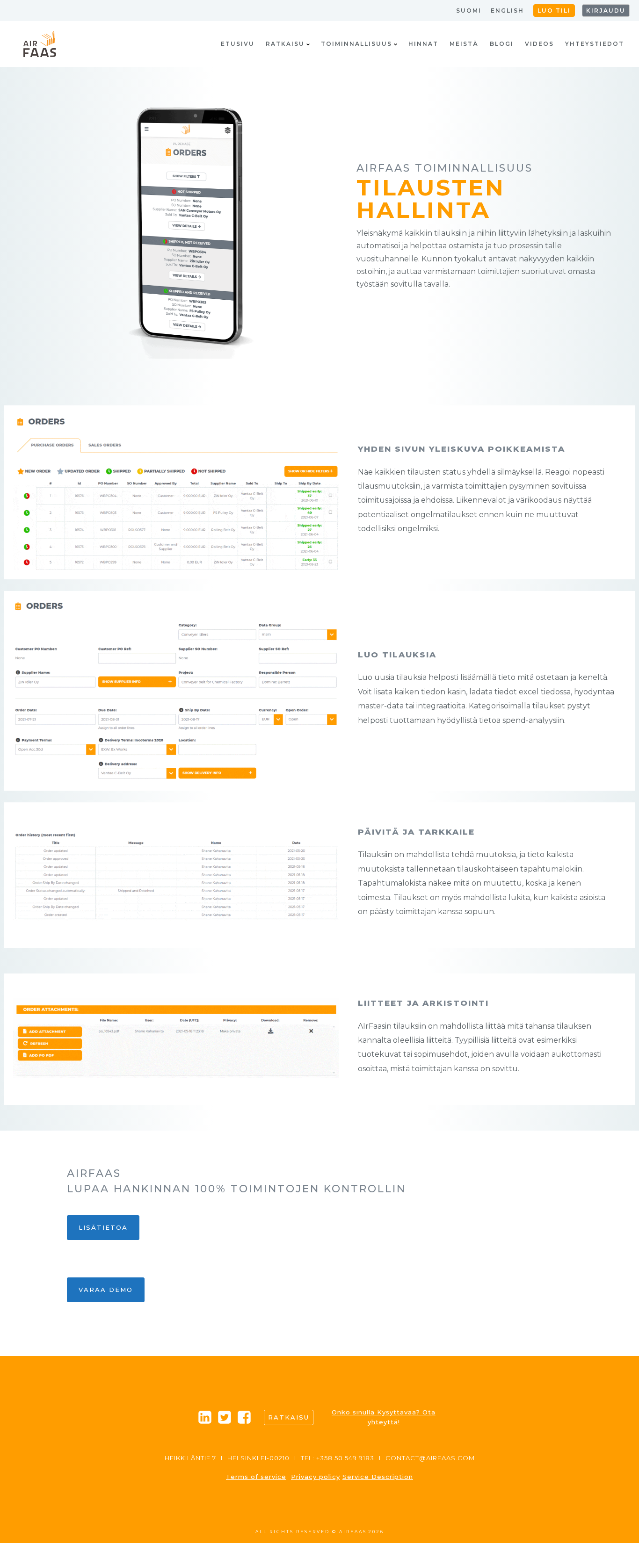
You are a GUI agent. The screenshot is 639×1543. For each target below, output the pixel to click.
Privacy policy (315, 1476)
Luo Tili (554, 10)
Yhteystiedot (594, 43)
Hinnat (423, 43)
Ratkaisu (285, 43)
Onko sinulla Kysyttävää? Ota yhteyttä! (384, 1417)
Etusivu (237, 43)
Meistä (464, 43)
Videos (539, 43)
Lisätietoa (103, 1227)
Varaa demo (106, 1289)
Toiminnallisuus (356, 43)
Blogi (502, 43)
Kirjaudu (605, 10)
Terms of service (256, 1476)
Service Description (377, 1476)
